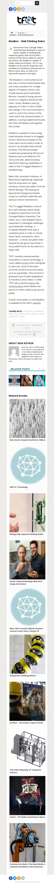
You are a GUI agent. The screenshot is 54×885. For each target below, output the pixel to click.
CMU (27, 314)
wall (22, 316)
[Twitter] (15, 9)
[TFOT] (27, 20)
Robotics (21, 33)
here (20, 169)
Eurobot (25, 263)
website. (37, 303)
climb (21, 314)
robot (42, 314)
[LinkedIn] (23, 9)
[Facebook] (11, 9)
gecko (34, 314)
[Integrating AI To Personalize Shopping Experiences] (27, 380)
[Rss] (19, 9)
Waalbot (14, 316)
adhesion (28, 311)
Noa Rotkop (26, 343)
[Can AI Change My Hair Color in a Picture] (39, 380)
